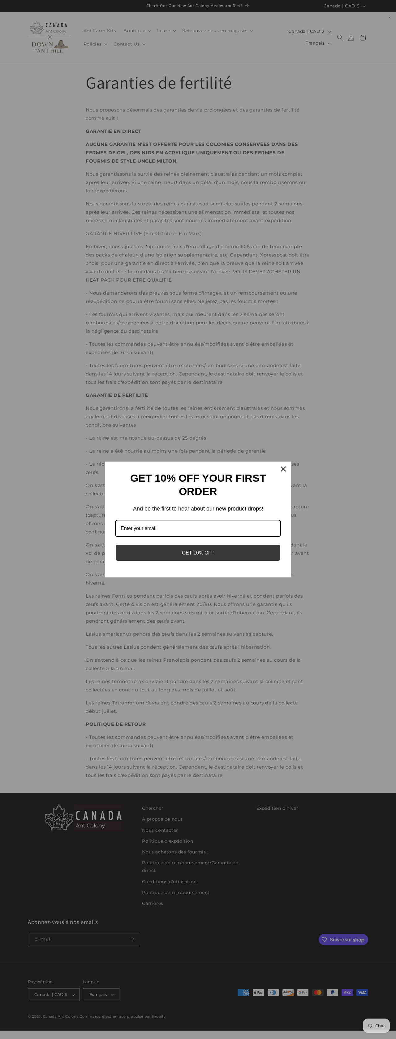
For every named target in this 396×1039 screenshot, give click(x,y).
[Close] (283, 469)
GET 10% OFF (198, 552)
